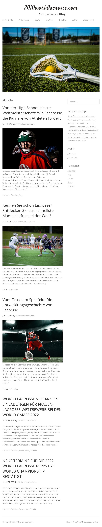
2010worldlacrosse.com (51, 8)
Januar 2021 (73, 157)
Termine (62, 20)
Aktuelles (24, 20)
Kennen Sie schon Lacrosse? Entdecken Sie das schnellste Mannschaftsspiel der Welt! (28, 210)
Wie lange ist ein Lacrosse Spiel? (81, 133)
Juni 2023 (72, 153)
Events (49, 20)
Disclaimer (88, 20)
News (37, 20)
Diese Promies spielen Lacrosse (81, 116)
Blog (74, 20)
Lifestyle (69, 522)
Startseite (7, 20)
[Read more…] (21, 189)
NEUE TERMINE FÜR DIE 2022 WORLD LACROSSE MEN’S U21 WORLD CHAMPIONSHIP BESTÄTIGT (28, 468)
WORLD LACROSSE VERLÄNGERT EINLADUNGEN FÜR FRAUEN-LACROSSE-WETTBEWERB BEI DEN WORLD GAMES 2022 (32, 406)
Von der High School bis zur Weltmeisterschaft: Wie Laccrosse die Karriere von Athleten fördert (32, 113)
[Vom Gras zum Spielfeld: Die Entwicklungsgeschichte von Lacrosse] (32, 361)
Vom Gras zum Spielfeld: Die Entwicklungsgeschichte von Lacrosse (27, 305)
